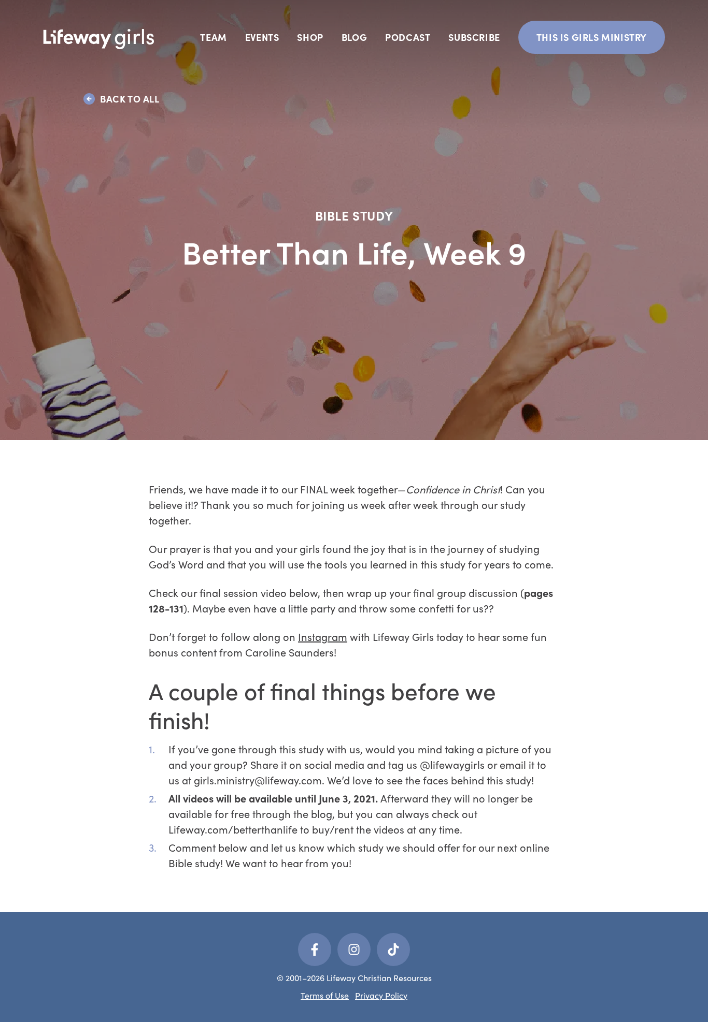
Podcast (407, 37)
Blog (354, 37)
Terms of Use (325, 995)
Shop (310, 37)
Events (262, 37)
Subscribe (474, 37)
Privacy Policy (381, 995)
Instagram (322, 637)
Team (213, 37)
